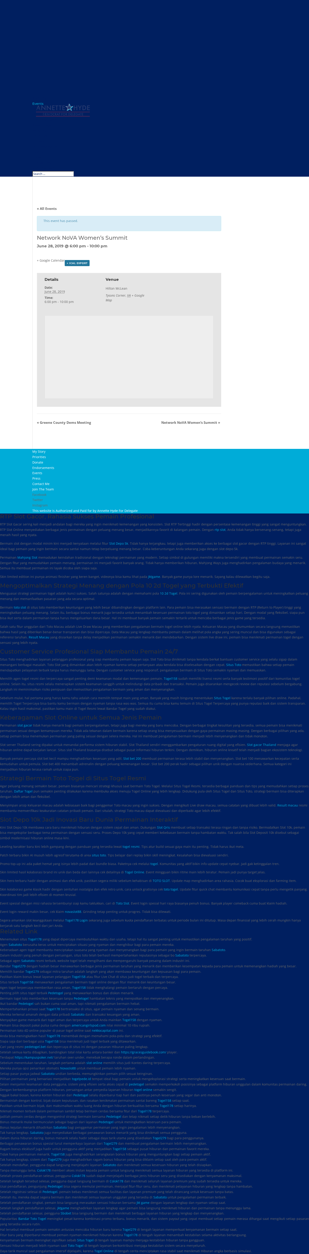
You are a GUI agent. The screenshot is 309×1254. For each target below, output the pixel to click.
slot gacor (24, 725)
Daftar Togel (23, 791)
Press (36, 157)
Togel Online (134, 872)
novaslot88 (73, 911)
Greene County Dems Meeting (64, 422)
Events (37, 152)
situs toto (99, 855)
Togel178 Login (76, 920)
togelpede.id (81, 1079)
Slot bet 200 (132, 758)
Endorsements (44, 147)
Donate (38, 141)
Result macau (287, 805)
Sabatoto (15, 944)
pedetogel (136, 1084)
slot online (94, 1063)
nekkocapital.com (105, 1030)
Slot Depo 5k (118, 543)
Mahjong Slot (27, 557)
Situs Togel (222, 698)
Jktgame (154, 576)
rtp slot (220, 529)
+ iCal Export (77, 263)
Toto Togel (75, 1245)
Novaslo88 (68, 1068)
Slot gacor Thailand (261, 745)
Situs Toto (233, 665)
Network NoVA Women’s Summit (190, 422)
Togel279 (19, 966)
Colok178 (44, 1170)
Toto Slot (122, 903)
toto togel (171, 889)
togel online (143, 1090)
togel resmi (131, 846)
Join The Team (44, 168)
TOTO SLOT (161, 881)
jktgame (63, 1208)
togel (154, 864)
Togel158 (170, 678)
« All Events (47, 208)
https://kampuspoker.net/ (34, 1057)
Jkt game (143, 1202)
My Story (39, 131)
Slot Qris (163, 827)
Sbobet (66, 1213)
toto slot (20, 607)
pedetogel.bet (35, 1047)
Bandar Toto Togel (32, 1218)
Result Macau (39, 637)
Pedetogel (55, 993)
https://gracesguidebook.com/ (143, 1052)
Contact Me (41, 163)
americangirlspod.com (89, 1025)
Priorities (39, 136)
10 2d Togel (168, 593)
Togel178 (35, 939)
